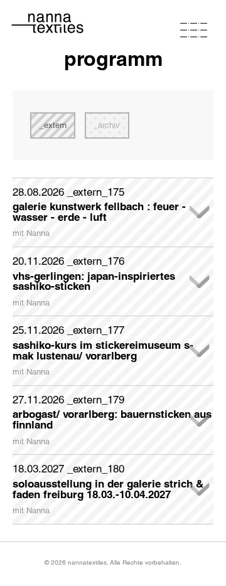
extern (55, 125)
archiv (109, 125)
